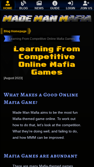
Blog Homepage (15, 31)
